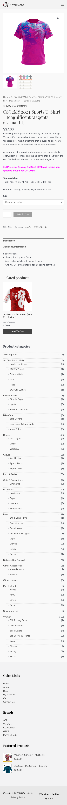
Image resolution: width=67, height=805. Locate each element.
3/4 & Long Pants (18, 517)
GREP (12, 443)
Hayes (13, 589)
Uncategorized (10, 611)
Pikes (12, 384)
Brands (6, 435)
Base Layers (16, 528)
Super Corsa (16, 468)
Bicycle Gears (10, 395)
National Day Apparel (14, 560)
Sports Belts (16, 463)
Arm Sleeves (16, 523)
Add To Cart (23, 214)
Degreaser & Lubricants (22, 424)
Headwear (8, 489)
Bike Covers (16, 418)
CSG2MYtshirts (19, 105)
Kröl (12, 379)
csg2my (34, 97)
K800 (12, 594)
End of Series (10, 474)
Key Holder (15, 458)
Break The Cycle (18, 364)
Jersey (13, 549)
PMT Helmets (10, 586)
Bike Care (8, 415)
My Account (9, 694)
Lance (13, 600)
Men (5, 514)
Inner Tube (15, 429)
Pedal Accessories (19, 409)
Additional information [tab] (14, 246)
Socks (13, 554)
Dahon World (16, 374)
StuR (50, 798)
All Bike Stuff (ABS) (19, 97)
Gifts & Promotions (13, 480)
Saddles (14, 574)
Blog (5, 691)
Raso (12, 605)
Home (6, 97)
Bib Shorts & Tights (20, 533)
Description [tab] (9, 240)
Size (5, 195)
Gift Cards (15, 483)
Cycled (6, 454)
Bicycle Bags (16, 399)
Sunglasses (16, 508)
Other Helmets (11, 580)
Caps (12, 498)
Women (7, 616)
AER (5, 720)
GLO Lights (15, 438)
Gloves (13, 543)
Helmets (14, 503)
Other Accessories (12, 565)
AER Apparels (10, 354)
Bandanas (15, 493)
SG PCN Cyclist (17, 389)
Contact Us (9, 701)
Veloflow (14, 448)
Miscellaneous (17, 569)
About (6, 687)
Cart (5, 698)
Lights (13, 404)
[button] (58, 18)
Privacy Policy (18, 797)
